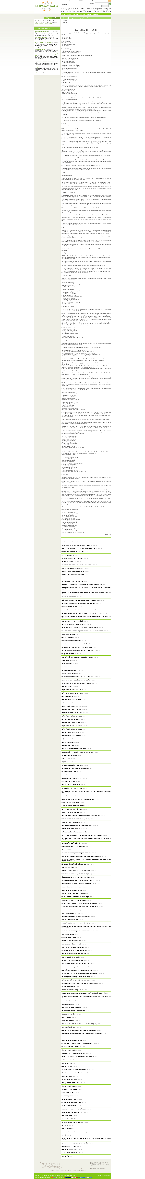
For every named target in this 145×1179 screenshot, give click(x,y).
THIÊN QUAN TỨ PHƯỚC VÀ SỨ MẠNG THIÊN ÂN (76, 916)
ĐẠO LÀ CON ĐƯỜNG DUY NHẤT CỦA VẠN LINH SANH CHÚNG (79, 983)
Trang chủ (63, 0)
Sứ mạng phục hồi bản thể (41, 31)
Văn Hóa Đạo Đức (67, 1096)
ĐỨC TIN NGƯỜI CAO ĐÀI (69, 597)
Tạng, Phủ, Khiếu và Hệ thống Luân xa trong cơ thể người (81, 610)
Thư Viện (75, 14)
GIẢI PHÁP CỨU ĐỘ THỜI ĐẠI (70, 578)
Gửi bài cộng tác (83, 0)
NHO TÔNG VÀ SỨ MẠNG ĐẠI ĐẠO (71, 990)
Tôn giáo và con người (69, 1089)
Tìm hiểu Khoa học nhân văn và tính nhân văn (76, 1073)
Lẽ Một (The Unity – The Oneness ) (43, 42)
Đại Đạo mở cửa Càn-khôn (70, 1153)
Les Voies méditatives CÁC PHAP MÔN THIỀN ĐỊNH (77, 752)
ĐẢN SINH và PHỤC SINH (69, 937)
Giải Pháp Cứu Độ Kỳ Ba (69, 1105)
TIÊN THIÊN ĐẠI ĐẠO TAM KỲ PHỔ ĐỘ (72, 621)
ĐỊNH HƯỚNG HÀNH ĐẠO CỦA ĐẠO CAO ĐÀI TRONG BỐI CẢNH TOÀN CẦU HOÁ (84, 616)
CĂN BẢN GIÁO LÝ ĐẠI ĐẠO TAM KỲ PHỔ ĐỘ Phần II (77, 647)
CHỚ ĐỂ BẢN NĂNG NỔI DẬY (70, 910)
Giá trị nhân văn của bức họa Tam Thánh (75, 1069)
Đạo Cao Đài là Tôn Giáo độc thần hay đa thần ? (77, 1043)
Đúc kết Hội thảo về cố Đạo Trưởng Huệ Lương (77, 1056)
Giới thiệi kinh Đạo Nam (69, 1037)
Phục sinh (65, 1125)
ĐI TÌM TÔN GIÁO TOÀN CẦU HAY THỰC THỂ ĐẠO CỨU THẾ (79, 883)
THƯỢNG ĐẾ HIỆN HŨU (68, 634)
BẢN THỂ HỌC (66, 758)
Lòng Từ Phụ (38, 67)
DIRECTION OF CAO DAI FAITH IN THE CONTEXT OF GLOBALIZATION (81, 613)
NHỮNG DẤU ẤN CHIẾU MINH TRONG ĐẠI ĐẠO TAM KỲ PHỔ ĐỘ (80, 627)
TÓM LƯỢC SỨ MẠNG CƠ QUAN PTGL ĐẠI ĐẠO (75, 874)
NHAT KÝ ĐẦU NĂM (67, 686)
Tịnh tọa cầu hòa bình (69, 1027)
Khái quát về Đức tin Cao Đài (71, 1083)
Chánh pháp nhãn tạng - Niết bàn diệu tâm (75, 980)
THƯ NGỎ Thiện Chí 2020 (69, 771)
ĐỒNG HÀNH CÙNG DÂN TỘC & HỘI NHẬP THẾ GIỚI (76, 923)
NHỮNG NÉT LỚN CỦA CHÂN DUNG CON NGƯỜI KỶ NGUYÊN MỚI (80, 600)
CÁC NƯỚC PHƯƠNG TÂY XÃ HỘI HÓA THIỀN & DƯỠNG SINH (79, 903)
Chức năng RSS (48, 23)
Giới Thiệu (82, 14)
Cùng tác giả (73, 18)
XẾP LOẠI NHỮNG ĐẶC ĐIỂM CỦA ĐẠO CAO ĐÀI (75, 864)
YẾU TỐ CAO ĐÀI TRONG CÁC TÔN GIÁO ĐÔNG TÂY (76, 683)
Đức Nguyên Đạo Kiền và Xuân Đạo (73, 1132)
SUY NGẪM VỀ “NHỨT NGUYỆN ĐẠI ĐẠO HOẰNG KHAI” (77, 970)
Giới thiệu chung (72, 0)
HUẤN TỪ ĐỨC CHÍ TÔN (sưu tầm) (72, 778)
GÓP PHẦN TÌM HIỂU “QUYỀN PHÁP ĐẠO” (73, 846)
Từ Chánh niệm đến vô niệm (70, 1047)
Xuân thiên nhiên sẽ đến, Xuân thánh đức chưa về (78, 880)
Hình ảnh (89, 14)
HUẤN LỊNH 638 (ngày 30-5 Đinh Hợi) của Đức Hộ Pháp (78, 799)
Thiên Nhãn (65, 1156)
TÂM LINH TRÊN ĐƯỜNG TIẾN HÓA (72, 890)
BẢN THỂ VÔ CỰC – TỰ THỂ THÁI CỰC (73, 806)
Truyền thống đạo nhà (69, 1079)
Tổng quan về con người (70, 670)
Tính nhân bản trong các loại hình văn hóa (76, 963)
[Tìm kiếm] (110, 4)
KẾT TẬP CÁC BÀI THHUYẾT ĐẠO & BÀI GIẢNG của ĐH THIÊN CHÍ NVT (82, 584)
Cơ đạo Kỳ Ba (66, 1119)
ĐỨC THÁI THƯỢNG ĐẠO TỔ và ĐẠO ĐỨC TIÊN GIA (76, 853)
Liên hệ (92, 0)
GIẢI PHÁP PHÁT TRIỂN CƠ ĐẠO (71, 822)
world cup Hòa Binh (68, 667)
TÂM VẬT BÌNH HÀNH (68, 934)
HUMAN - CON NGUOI (68, 555)
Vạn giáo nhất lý (84, 18)
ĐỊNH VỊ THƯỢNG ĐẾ (67, 696)
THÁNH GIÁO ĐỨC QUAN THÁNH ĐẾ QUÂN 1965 (75, 768)
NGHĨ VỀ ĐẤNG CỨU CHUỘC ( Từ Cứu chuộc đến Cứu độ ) (79, 548)
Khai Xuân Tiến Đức (68, 1115)
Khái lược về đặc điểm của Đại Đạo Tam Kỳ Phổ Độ (78, 1024)
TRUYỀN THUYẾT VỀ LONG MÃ (70, 957)
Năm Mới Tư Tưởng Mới (41, 37)
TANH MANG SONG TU (68, 663)
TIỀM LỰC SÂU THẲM (68, 867)
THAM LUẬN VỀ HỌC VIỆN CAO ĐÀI (72, 788)
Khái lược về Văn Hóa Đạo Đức (72, 1007)
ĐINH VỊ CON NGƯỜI (67, 637)
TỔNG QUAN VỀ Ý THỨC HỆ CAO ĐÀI (72, 552)
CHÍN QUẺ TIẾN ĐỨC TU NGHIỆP (71, 719)
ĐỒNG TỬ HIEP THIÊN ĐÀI (69, 796)
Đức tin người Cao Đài (69, 1149)
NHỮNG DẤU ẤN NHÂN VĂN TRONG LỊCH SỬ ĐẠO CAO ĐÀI (78, 603)
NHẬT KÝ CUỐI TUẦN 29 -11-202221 (72, 716)
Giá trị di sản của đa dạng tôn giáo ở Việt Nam (77, 931)
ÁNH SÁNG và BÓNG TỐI (69, 561)
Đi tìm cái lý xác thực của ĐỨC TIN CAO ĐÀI (75, 680)
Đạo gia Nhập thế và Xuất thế (71, 1102)
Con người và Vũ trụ (68, 1146)
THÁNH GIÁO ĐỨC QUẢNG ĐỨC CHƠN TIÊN (74, 832)
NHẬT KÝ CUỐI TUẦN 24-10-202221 (71, 739)
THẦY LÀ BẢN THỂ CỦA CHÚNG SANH (72, 947)
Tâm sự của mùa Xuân (69, 1050)
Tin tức (63, 14)
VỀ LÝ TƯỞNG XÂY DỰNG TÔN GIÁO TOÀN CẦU (75, 877)
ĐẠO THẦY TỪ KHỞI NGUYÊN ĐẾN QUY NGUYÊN (75, 775)
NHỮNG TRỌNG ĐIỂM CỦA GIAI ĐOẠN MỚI (74, 624)
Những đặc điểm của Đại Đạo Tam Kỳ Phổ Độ (76, 976)
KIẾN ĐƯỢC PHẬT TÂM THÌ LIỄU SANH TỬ (74, 749)
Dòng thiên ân (66, 1017)
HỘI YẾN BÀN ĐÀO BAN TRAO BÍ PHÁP (73, 568)
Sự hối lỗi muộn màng (69, 986)
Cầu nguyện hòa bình (68, 1014)
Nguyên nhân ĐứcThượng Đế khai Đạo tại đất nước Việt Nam (82, 993)
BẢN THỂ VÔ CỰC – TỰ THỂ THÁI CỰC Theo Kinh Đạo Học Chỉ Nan (82, 835)
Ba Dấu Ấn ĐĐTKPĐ (67, 1092)
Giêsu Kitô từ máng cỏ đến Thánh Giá (74, 900)
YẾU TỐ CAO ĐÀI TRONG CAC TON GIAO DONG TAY (76, 545)
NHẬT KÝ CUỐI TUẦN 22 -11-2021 (71, 722)
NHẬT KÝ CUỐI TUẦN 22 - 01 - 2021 (71, 690)
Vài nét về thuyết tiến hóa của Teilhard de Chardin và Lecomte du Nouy (86, 1138)
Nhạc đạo (95, 14)
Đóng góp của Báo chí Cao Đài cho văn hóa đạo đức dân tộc (82, 1033)
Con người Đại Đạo (68, 1004)
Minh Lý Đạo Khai (67, 1060)
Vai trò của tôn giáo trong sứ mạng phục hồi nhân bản (80, 973)
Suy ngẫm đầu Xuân (68, 1020)
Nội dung (65, 18)
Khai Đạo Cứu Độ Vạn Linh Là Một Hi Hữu (75, 1143)
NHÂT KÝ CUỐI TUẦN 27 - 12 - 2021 (71, 703)
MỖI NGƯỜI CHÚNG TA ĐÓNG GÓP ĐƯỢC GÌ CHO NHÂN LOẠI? (80, 906)
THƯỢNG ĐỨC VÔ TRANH (69, 654)
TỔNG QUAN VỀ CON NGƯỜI (70, 673)
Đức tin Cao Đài (67, 1063)
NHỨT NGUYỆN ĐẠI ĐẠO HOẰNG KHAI (72, 960)
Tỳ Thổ (64, 1135)
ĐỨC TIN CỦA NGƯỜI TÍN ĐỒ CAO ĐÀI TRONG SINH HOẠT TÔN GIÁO (81, 856)
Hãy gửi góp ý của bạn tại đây (97, 1168)
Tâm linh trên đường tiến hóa (72, 1040)
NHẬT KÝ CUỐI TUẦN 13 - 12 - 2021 (71, 709)
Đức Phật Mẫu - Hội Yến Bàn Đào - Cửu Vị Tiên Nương (79, 1030)
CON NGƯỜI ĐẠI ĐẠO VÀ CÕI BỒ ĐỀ (72, 828)
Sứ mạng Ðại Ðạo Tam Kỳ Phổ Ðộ (72, 1122)
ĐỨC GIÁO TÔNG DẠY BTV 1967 (71, 785)
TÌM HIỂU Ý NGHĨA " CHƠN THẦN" (71, 640)
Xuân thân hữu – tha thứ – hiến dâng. (44, 61)
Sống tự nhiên (66, 1128)
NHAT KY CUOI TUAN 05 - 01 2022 (71, 699)
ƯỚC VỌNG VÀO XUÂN (68, 781)
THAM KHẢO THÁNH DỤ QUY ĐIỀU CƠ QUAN (74, 819)
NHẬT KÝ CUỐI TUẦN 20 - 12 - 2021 (71, 706)
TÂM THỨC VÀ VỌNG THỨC (69, 913)
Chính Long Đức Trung (69, 1099)
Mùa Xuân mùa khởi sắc (69, 1001)
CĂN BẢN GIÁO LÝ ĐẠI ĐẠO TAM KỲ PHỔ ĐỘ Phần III (77, 644)
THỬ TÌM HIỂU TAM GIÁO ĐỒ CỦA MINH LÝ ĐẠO (75, 897)
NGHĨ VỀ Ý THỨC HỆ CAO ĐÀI (70, 542)
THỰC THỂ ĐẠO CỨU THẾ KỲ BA (71, 887)
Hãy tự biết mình (67, 1076)
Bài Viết (69, 14)
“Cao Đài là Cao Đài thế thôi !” (71, 843)
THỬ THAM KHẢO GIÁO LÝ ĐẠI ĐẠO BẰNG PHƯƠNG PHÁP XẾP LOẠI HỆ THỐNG (86, 838)
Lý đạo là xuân (66, 660)
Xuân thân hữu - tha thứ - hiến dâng (73, 1053)
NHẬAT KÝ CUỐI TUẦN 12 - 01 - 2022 (72, 693)
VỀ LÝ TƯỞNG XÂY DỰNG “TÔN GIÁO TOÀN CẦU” (76, 870)
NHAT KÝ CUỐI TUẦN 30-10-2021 (71, 732)
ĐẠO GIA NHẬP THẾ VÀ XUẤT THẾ (71, 944)
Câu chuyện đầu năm (40, 49)
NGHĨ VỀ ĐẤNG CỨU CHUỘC (70, 919)
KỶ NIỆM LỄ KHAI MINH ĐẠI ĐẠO (71, 940)
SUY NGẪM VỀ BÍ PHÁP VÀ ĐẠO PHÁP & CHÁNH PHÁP (77, 565)
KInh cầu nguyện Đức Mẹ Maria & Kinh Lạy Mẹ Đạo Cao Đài (80, 815)
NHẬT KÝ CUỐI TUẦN (68, 745)
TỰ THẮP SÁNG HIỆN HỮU (69, 755)
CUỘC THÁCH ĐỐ (66, 762)
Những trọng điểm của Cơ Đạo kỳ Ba (74, 1010)
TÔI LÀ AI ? (65, 849)
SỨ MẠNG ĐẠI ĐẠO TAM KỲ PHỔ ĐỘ (72, 558)
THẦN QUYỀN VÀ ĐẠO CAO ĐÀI (70, 812)
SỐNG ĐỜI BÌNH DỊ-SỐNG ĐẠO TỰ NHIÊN (73, 893)
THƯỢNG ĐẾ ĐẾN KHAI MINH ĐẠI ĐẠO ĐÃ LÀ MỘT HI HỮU (78, 650)
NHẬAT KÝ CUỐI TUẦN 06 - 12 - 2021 (72, 712)
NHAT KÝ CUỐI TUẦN (68, 742)
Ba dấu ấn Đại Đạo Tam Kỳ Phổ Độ (72, 1112)
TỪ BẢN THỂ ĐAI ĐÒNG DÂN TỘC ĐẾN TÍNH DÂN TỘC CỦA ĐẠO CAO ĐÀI (82, 631)
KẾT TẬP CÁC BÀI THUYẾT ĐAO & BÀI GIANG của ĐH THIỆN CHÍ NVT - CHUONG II (86, 588)
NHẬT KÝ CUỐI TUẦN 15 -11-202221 (72, 726)
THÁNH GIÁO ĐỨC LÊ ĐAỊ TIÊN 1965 (72, 765)
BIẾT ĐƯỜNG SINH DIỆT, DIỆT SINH (72, 809)
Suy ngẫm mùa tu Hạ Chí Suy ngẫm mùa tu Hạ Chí (77, 657)
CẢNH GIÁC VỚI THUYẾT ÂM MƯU (71, 802)
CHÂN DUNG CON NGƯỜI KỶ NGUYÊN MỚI (74, 954)
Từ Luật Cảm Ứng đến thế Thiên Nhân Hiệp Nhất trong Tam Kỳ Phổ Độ (84, 996)
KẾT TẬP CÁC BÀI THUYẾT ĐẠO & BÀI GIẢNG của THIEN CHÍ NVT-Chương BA (84, 592)
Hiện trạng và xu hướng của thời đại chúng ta (77, 825)
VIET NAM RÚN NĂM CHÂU (69, 606)
